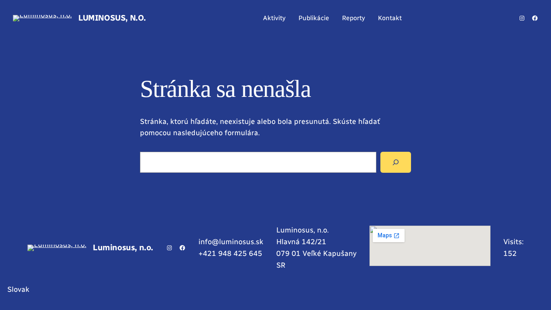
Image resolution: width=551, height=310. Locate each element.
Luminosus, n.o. (112, 18)
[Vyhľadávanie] (395, 162)
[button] (275, 289)
